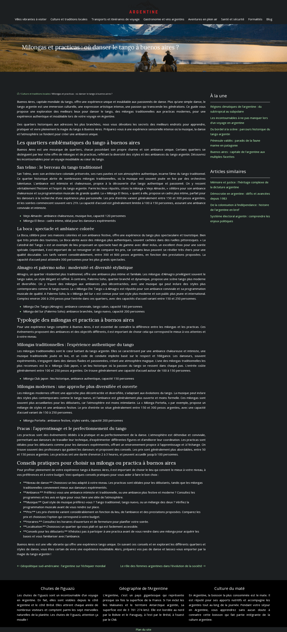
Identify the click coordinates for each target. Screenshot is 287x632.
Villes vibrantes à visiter (31, 19)
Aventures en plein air (202, 19)
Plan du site (143, 629)
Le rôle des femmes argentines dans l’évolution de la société (161, 566)
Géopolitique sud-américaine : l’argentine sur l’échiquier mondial (62, 566)
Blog (269, 19)
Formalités (255, 19)
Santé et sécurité (232, 19)
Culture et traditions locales (69, 19)
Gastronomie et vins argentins (164, 19)
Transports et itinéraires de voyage (115, 19)
